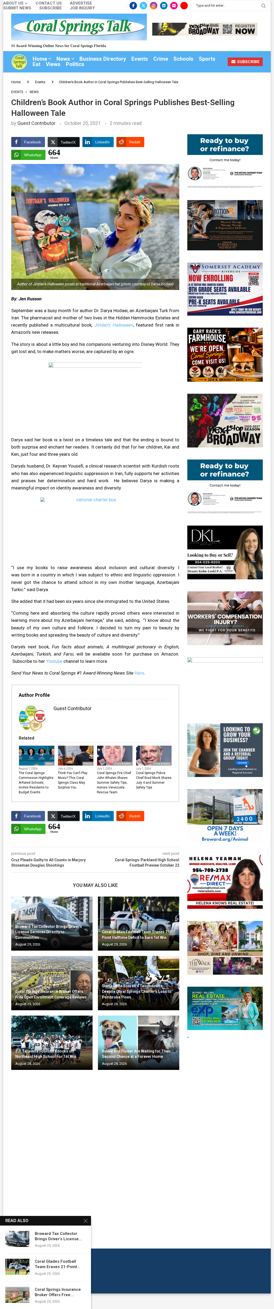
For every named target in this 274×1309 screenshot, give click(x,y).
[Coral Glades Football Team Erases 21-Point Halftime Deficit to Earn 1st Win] (138, 924)
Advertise (81, 3)
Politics (75, 64)
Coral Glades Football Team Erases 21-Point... (57, 1264)
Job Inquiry (82, 8)
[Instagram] (153, 5)
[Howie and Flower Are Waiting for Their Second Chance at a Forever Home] (138, 1043)
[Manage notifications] (14, 1295)
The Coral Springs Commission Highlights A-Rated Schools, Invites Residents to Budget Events (36, 782)
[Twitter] (143, 5)
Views (53, 64)
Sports (207, 58)
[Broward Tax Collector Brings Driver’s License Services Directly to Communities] (17, 1239)
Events (139, 58)
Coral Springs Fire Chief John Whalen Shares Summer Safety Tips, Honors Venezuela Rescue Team (114, 782)
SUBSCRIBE (248, 61)
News (63, 58)
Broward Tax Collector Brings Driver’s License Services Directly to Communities (48, 932)
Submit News (17, 8)
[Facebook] (133, 5)
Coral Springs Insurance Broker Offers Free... (58, 1292)
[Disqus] (95, 1151)
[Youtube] (184, 5)
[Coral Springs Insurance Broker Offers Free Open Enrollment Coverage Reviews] (52, 983)
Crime (160, 58)
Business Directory (102, 58)
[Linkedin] (164, 5)
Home (40, 58)
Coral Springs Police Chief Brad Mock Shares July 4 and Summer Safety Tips (154, 780)
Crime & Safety (122, 763)
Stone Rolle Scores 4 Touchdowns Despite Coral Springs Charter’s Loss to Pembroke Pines (137, 991)
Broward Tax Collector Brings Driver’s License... (58, 1236)
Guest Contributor (36, 123)
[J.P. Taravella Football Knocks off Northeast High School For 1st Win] (52, 1043)
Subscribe (50, 8)
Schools (183, 58)
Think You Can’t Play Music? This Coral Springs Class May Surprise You (72, 780)
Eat (36, 64)
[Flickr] (174, 5)
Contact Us (49, 3)
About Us (13, 3)
